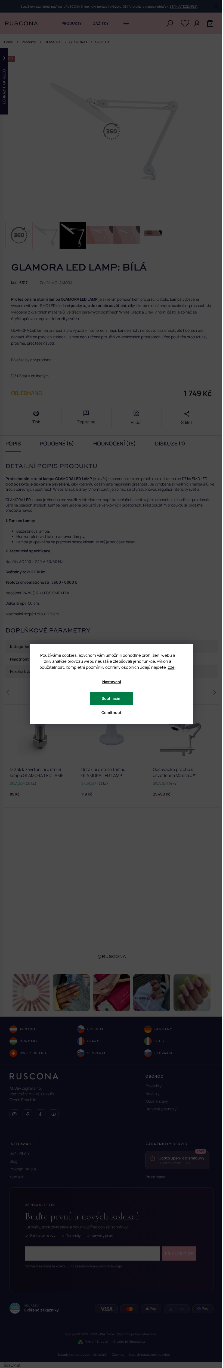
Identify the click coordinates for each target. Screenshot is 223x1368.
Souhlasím (111, 698)
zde (171, 667)
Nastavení (111, 681)
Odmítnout (111, 712)
